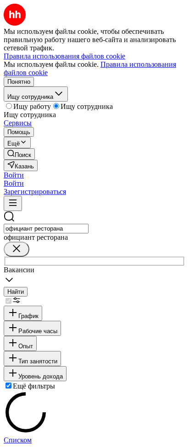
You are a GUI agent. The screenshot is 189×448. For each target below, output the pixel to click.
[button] (14, 175)
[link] (19, 154)
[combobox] (46, 228)
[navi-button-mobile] (13, 203)
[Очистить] (16, 249)
